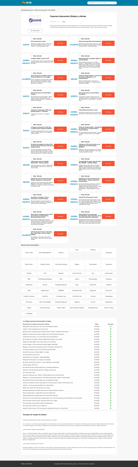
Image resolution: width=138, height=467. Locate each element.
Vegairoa (77, 302)
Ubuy (77, 285)
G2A (45, 273)
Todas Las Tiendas (26, 463)
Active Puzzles (77, 273)
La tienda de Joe (61, 296)
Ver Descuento (35, 30)
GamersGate (109, 273)
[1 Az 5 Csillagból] (51, 22)
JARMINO (61, 290)
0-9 (49, 10)
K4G (61, 279)
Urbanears (109, 279)
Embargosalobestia (61, 285)
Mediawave (29, 285)
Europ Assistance (45, 308)
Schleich (61, 252)
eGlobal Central (45, 264)
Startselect (109, 264)
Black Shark (29, 264)
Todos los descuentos (41, 10)
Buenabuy (109, 252)
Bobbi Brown (45, 290)
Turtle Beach (93, 264)
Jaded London (61, 308)
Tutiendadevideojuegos (45, 279)
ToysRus (29, 273)
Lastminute (93, 285)
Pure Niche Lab (77, 296)
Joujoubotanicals (93, 308)
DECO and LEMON (45, 302)
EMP (29, 279)
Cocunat (92, 296)
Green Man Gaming (61, 264)
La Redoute (29, 313)
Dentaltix (108, 285)
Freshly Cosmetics (29, 296)
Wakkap (93, 250)
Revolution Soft (77, 290)
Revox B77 (109, 290)
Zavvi (77, 250)
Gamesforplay (93, 279)
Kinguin (77, 264)
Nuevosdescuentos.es (27, 10)
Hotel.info (45, 296)
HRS (29, 290)
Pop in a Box (29, 252)
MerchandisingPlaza (45, 252)
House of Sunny (109, 308)
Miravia (45, 285)
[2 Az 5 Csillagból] (52, 22)
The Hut (93, 302)
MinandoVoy (109, 302)
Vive (93, 273)
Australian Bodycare (61, 302)
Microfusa (29, 302)
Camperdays (109, 296)
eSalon (29, 308)
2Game (53, 10)
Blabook (61, 273)
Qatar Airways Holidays (77, 308)
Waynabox (93, 290)
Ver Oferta (60, 43)
